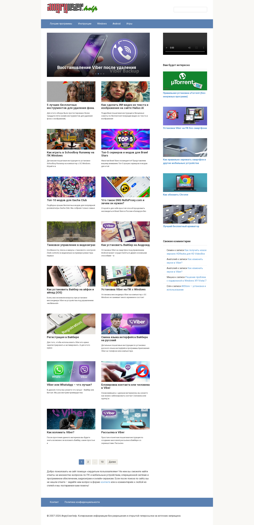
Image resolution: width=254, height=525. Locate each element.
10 (102, 461)
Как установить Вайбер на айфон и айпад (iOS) (70, 291)
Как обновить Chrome (175, 194)
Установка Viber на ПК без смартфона (185, 128)
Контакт (54, 502)
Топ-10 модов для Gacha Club (67, 200)
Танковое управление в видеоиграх (71, 245)
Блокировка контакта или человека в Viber (125, 386)
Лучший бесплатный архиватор (181, 226)
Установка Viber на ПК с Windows (123, 289)
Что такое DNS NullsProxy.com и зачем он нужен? (122, 201)
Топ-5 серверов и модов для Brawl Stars (124, 154)
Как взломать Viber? (60, 432)
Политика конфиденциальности (82, 502)
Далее (112, 461)
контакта (105, 482)
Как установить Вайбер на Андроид (125, 245)
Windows (102, 23)
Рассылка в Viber (113, 432)
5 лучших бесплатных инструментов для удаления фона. (71, 106)
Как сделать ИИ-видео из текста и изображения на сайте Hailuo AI (124, 106)
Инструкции (84, 23)
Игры (129, 23)
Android (117, 23)
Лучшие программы (61, 23)
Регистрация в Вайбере (63, 337)
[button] (93, 73)
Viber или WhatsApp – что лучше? (69, 384)
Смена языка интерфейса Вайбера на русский (124, 338)
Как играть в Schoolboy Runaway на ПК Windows (70, 154)
